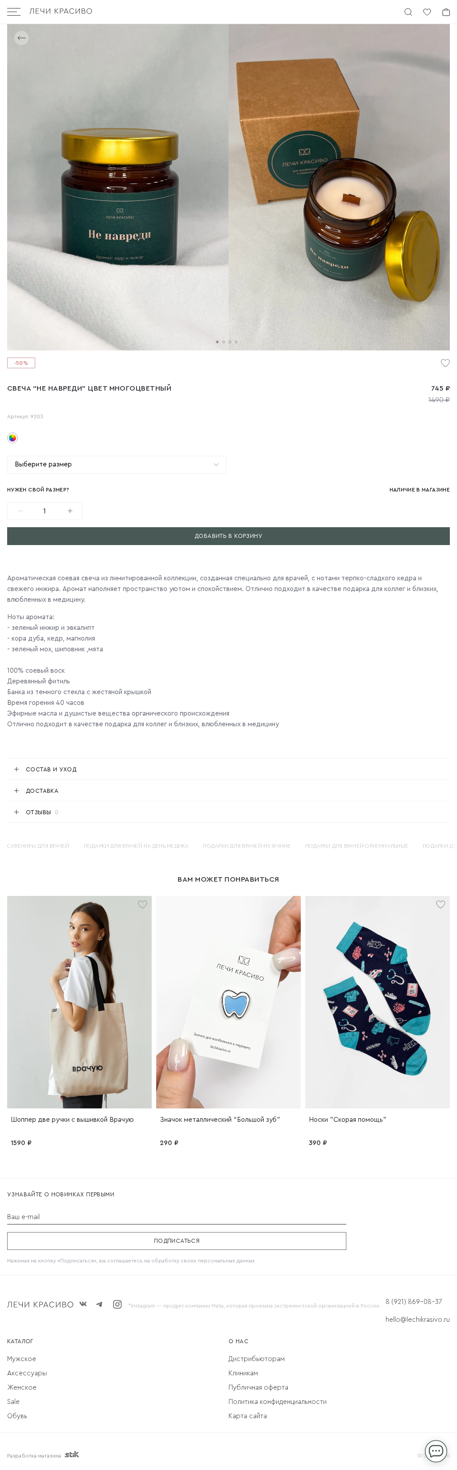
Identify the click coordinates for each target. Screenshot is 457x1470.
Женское (22, 1387)
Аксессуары (27, 1373)
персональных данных (226, 1260)
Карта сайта (247, 1416)
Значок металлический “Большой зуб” (220, 1119)
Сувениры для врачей (38, 846)
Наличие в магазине (420, 489)
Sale (13, 1402)
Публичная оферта (258, 1387)
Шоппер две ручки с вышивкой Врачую (72, 1119)
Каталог (20, 1341)
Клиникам (243, 1373)
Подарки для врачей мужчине (247, 846)
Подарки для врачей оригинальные (356, 846)
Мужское (21, 1359)
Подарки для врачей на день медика (136, 846)
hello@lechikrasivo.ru (418, 1319)
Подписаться (176, 1241)
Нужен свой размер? (38, 489)
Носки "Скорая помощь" (347, 1119)
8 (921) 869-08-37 (414, 1302)
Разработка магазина (34, 1455)
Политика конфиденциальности (277, 1402)
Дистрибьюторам (256, 1359)
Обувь (17, 1416)
